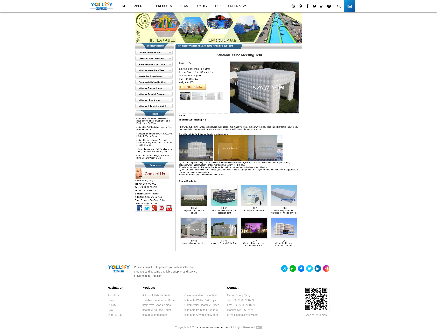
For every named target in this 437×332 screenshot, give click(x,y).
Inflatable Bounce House (157, 309)
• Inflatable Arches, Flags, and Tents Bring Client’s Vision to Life (152, 156)
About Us (141, 6)
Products (164, 6)
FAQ (218, 6)
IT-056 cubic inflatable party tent (194, 242)
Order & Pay (237, 6)
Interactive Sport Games (156, 305)
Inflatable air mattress (154, 314)
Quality (201, 6)
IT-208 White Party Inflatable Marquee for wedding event (283, 210)
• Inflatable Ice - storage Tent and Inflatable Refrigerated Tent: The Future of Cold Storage (154, 142)
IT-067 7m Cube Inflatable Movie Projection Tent (224, 210)
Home (122, 6)
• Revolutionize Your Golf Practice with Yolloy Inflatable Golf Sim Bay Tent (154, 150)
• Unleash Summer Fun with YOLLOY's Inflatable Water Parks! (154, 135)
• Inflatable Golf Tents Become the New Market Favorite (154, 128)
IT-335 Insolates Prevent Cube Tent (224, 242)
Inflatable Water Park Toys (200, 300)
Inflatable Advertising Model (201, 314)
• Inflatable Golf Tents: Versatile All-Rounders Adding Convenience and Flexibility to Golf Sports (153, 120)
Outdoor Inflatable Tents (200, 46)
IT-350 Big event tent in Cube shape (194, 210)
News (184, 6)
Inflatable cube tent (223, 46)
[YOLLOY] (101, 6)
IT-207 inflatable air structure (254, 209)
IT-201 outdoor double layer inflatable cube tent (283, 243)
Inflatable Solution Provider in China (213, 327)
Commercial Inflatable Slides (201, 305)
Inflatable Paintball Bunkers (201, 309)
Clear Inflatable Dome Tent (200, 295)
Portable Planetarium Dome (158, 300)
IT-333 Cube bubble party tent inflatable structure (253, 243)
